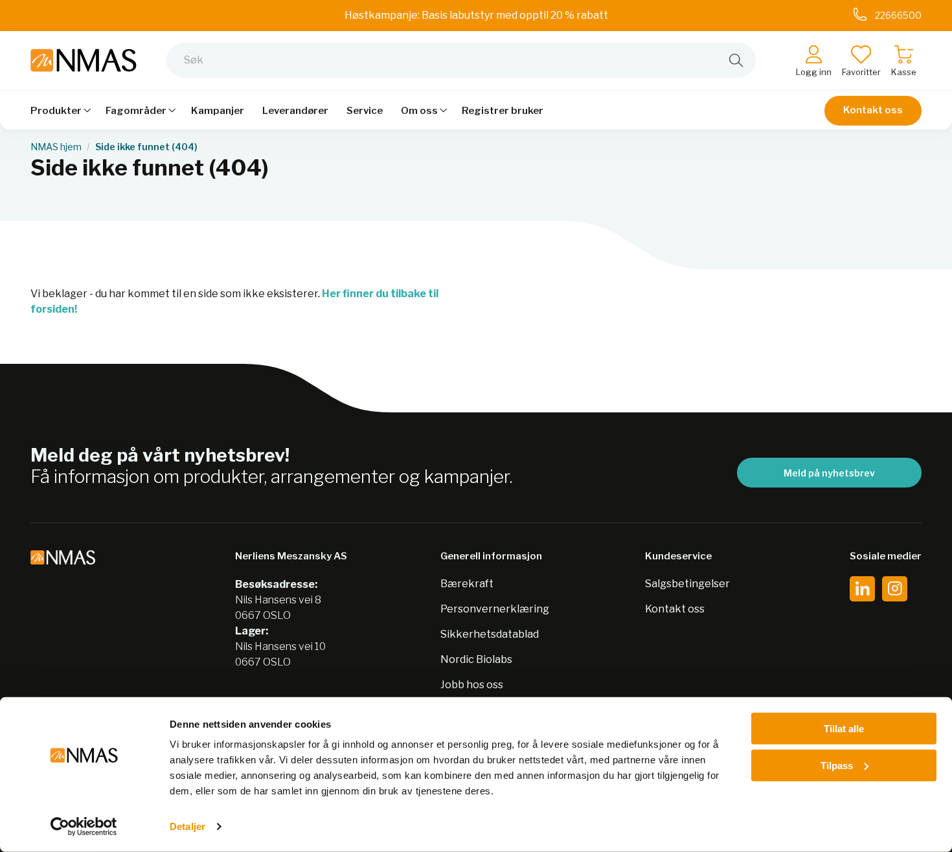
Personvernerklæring (494, 609)
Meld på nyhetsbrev (829, 472)
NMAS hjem (56, 146)
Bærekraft (466, 583)
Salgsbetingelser (687, 583)
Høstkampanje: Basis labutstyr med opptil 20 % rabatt (476, 15)
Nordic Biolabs (476, 659)
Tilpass (837, 764)
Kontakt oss (873, 110)
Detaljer (187, 826)
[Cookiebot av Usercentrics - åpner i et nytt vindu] (84, 826)
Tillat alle (844, 728)
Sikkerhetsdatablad (489, 634)
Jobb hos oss (471, 684)
